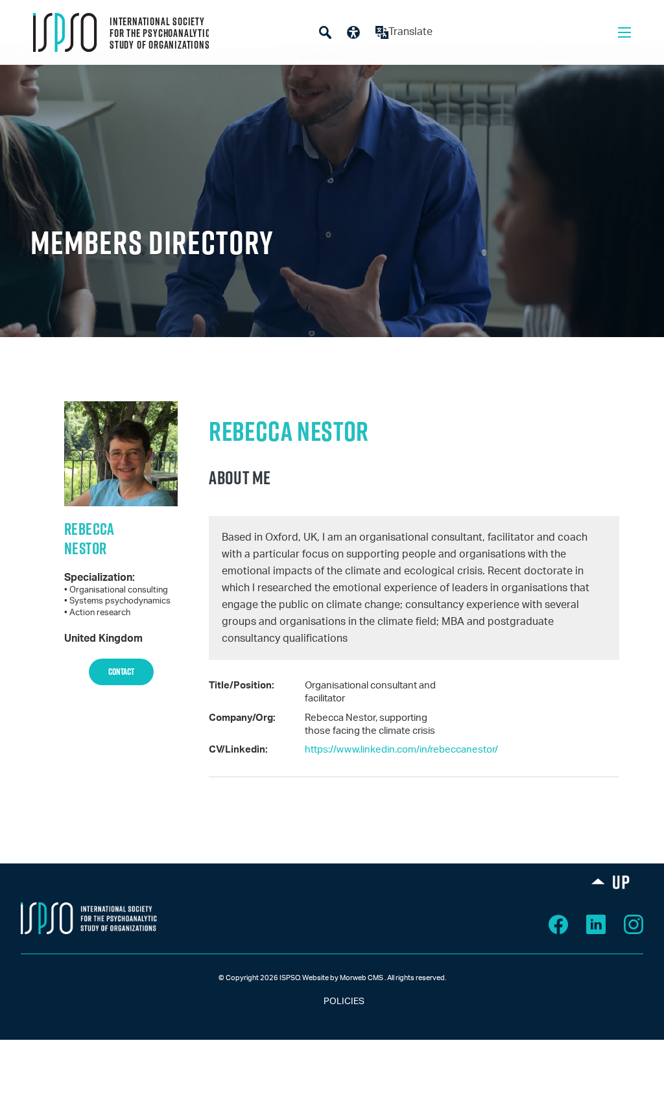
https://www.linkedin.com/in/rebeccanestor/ (401, 750)
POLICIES (332, 1001)
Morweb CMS (361, 977)
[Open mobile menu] (624, 32)
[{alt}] (89, 917)
